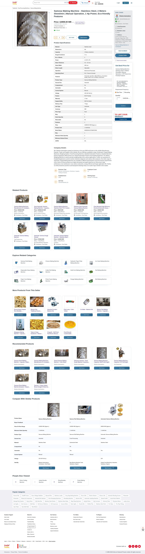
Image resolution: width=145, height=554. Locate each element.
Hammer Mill (79, 498)
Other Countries (52, 541)
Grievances (7, 552)
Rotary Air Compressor (26, 498)
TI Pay (51, 521)
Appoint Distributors (54, 530)
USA (43, 541)
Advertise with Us (53, 517)
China (9, 541)
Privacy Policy (14, 552)
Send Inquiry (84, 37)
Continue (123, 105)
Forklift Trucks (25, 495)
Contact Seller (123, 55)
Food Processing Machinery (24, 8)
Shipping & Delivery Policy (9, 524)
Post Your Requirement (101, 517)
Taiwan (13, 541)
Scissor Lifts (102, 495)
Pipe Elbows (35, 506)
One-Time (119, 92)
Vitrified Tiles (90, 504)
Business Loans (53, 526)
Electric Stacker (93, 495)
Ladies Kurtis (127, 501)
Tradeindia (15, 8)
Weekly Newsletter (31, 536)
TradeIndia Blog (30, 521)
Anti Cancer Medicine (43, 504)
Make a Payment (30, 534)
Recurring (127, 92)
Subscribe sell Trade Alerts (101, 521)
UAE (33, 541)
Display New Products (77, 517)
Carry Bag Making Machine (71, 495)
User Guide (6, 519)
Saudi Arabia (38, 541)
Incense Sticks (64, 504)
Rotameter (125, 495)
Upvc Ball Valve (25, 506)
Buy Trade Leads (76, 519)
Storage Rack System (18, 501)
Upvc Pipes (16, 506)
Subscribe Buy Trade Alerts (79, 521)
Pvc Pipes (111, 504)
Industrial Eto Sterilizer (40, 498)
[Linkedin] (133, 546)
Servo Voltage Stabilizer (37, 495)
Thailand (18, 541)
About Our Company (31, 517)
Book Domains (53, 519)
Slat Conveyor (96, 501)
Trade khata (52, 524)
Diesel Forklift (104, 498)
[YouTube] (139, 546)
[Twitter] (136, 546)
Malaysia (23, 541)
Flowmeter (16, 498)
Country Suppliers (123, 521)
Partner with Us (30, 532)
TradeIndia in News (31, 524)
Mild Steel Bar (38, 501)
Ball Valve (32, 504)
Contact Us (29, 529)
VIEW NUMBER (122, 51)
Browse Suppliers (100, 519)
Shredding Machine (68, 498)
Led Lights (15, 504)
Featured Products (123, 524)
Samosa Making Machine (36, 8)
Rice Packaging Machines (54, 498)
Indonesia (29, 541)
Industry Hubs (122, 519)
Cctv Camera (24, 504)
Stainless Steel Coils (101, 504)
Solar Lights (73, 504)
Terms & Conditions (23, 552)
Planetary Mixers (117, 501)
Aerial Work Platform (115, 498)
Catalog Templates (54, 528)
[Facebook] (130, 546)
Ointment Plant (106, 501)
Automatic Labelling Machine (91, 498)
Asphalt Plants (87, 501)
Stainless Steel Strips (63, 501)
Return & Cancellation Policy (10, 521)
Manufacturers (122, 517)
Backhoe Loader (59, 495)
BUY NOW (71, 37)
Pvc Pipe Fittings (120, 504)
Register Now (123, 119)
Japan (5, 541)
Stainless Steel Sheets (50, 501)
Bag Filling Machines (76, 501)
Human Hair (16, 495)
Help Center (6, 517)
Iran (46, 541)
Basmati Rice (49, 495)
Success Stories (30, 519)
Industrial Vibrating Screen (114, 495)
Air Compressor (54, 504)
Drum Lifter (83, 495)
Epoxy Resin (30, 501)
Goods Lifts (82, 504)
